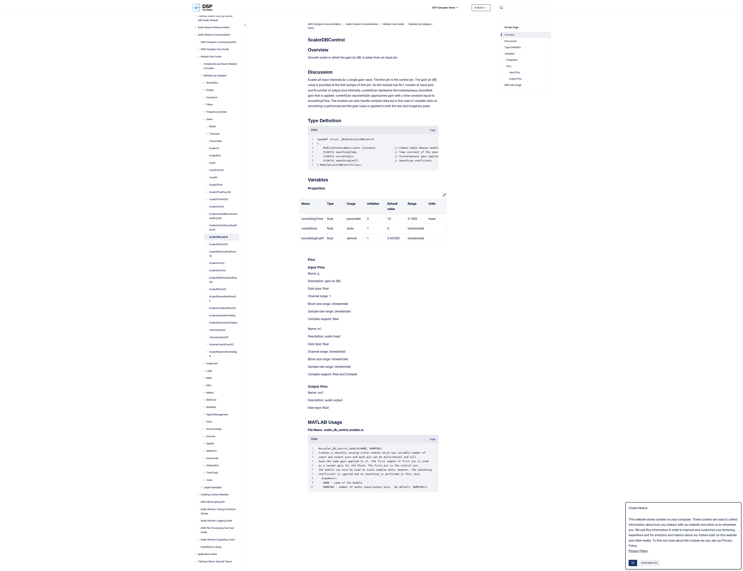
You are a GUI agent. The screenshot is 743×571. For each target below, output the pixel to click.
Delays (210, 90)
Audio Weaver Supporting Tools (218, 539)
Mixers (210, 392)
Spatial (210, 443)
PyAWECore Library (211, 546)
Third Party (212, 472)
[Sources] (203, 436)
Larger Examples (213, 487)
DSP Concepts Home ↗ (445, 7)
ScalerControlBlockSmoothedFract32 (223, 216)
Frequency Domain (216, 111)
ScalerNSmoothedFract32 (222, 298)
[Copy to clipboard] (306, 49)
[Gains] (203, 119)
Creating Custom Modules (215, 494)
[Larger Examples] (201, 487)
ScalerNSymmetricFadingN (223, 354)
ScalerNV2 (215, 155)
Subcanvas (212, 458)
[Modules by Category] (201, 75)
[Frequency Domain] (203, 112)
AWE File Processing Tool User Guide (217, 530)
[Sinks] (203, 421)
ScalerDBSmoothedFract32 (222, 253)
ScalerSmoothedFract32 (222, 308)
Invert (212, 162)
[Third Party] (203, 472)
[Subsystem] (203, 465)
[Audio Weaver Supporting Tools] (198, 539)
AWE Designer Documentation (324, 24)
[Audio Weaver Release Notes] (195, 27)
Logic (209, 370)
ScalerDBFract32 (218, 244)
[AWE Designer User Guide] (198, 49)
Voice (209, 480)
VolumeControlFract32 (221, 344)
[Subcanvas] (203, 458)
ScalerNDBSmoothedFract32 (223, 279)
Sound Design (214, 429)
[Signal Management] (203, 414)
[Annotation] (203, 82)
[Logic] (203, 370)
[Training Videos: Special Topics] (195, 561)
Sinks (209, 421)
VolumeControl (217, 330)
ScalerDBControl (218, 237)
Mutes (212, 126)
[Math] (203, 378)
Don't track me (649, 562)
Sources (210, 436)
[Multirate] (203, 407)
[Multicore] (203, 399)
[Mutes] (206, 126)
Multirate (211, 407)
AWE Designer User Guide (215, 49)
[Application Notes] (195, 554)
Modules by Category (215, 75)
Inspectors (212, 363)
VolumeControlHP (219, 337)
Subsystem (212, 465)
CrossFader (215, 141)
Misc (209, 385)
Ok (632, 562)
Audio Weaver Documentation (214, 34)
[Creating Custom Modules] (198, 494)
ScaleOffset (216, 184)
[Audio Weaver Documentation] (195, 34)
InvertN (213, 177)
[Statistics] (203, 450)
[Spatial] (203, 443)
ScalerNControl (217, 270)
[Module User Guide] (198, 56)
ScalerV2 (214, 148)
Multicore (211, 400)
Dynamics (211, 97)
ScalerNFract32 (217, 289)
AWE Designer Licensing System (218, 42)
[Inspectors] (203, 363)
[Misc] (203, 385)
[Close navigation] (245, 25)
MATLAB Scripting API (213, 501)
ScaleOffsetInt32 (218, 199)
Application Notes (207, 554)
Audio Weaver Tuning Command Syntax (218, 511)
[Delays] (203, 90)
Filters (209, 104)
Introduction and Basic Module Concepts (220, 66)
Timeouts (214, 133)
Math (209, 377)
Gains (209, 119)
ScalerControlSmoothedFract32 (223, 227)
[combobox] (524, 7)
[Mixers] (203, 392)
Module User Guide (211, 56)
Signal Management (217, 414)
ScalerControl (216, 206)
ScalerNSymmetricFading (223, 322)
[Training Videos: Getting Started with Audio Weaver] (195, 16)
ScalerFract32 (216, 263)
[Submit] (501, 8)
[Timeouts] (206, 133)
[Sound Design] (203, 429)
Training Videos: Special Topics (215, 561)
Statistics (211, 450)
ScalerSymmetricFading (222, 315)
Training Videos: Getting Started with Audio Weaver (215, 18)
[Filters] (203, 104)
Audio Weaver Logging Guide (216, 520)
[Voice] (203, 480)
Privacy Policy (638, 551)
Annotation (212, 82)
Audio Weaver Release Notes (213, 27)
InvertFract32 (216, 170)
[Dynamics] (203, 97)
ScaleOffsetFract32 (220, 192)
